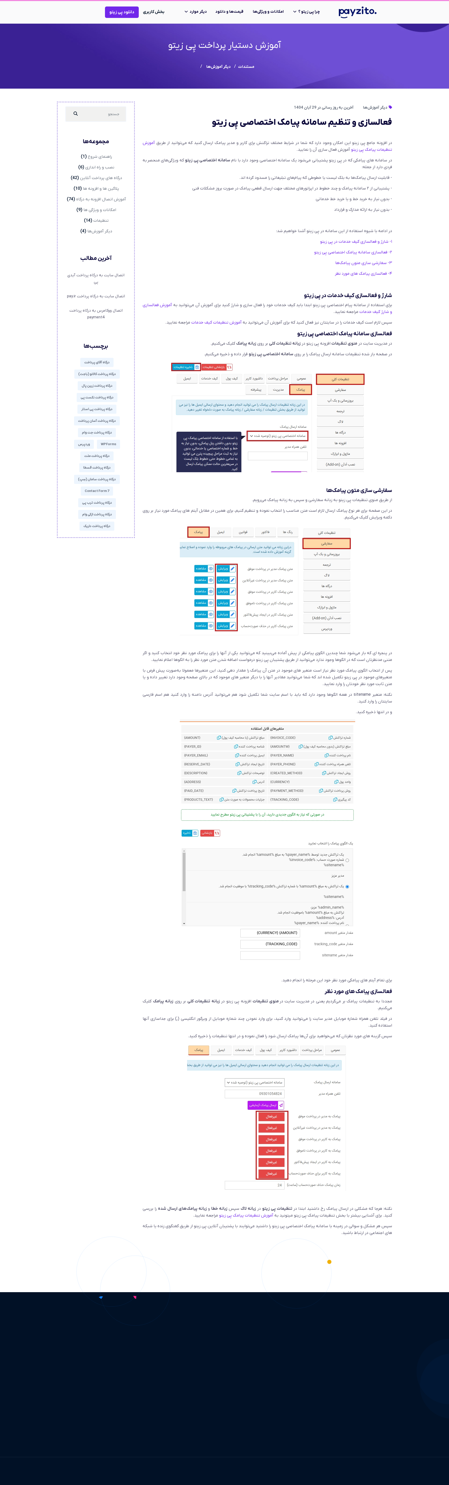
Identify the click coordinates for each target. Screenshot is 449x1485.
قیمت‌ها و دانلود (229, 11)
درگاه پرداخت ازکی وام (97, 514)
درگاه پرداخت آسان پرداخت (97, 421)
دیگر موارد (198, 11)
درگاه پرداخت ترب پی (97, 503)
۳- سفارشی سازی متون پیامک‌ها (363, 263)
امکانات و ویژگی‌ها (268, 11)
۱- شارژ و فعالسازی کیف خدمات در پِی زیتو (356, 241)
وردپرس (84, 444)
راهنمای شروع (100, 156)
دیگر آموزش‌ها (375, 107)
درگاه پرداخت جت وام (97, 432)
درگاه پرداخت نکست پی (97, 397)
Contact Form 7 (97, 491)
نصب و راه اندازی (99, 167)
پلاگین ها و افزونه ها (101, 188)
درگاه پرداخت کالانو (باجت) (97, 374)
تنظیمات (101, 220)
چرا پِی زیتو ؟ (309, 11)
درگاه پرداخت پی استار (97, 409)
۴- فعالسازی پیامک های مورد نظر (363, 273)
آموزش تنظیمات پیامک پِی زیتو (246, 1215)
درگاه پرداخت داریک (96, 526)
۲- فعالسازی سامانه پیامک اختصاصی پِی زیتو (353, 252)
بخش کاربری (153, 12)
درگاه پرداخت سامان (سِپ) (97, 479)
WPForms (108, 444)
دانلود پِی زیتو (121, 12)
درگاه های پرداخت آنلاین (101, 178)
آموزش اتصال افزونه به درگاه (101, 199)
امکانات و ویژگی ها (99, 210)
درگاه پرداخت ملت (97, 456)
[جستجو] (75, 114)
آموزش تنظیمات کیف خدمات (216, 322)
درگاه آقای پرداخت (97, 362)
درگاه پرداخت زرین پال (97, 386)
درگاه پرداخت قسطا (97, 467)
